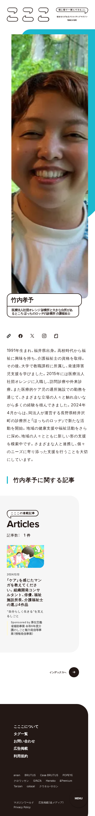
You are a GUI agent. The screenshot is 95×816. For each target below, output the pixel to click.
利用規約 (21, 756)
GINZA (37, 780)
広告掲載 (21, 748)
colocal (31, 786)
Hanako (50, 780)
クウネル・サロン (48, 786)
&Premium (66, 780)
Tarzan (18, 786)
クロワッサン (21, 780)
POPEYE (68, 775)
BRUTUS (30, 775)
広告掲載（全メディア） (51, 802)
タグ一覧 (21, 734)
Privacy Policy (22, 807)
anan (17, 775)
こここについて (26, 726)
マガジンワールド (24, 802)
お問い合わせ (24, 741)
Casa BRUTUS (49, 775)
